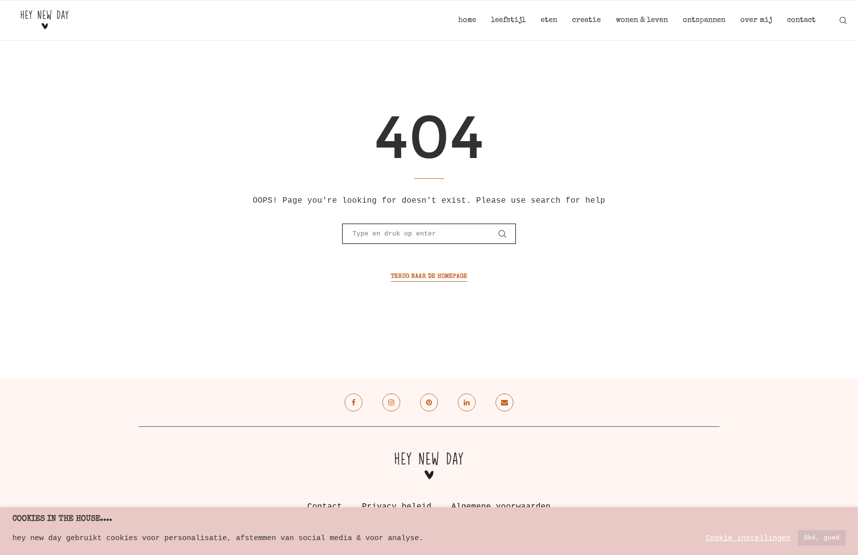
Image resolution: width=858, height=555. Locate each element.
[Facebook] (353, 402)
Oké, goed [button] (822, 538)
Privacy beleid (396, 506)
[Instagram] (391, 402)
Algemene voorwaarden (501, 506)
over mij (756, 20)
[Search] (843, 20)
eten (549, 20)
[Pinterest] (429, 402)
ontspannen (704, 20)
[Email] (504, 402)
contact (801, 20)
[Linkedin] (467, 402)
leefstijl (508, 20)
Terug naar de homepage (429, 277)
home (467, 20)
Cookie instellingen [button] (748, 538)
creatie (586, 20)
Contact (324, 506)
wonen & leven (642, 20)
